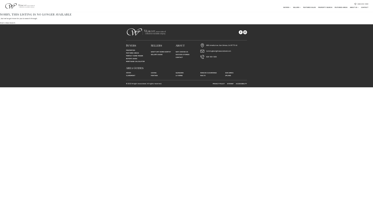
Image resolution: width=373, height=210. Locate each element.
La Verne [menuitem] (179, 75)
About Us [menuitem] (354, 7)
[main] (186, 18)
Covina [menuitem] (154, 73)
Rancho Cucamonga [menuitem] (208, 73)
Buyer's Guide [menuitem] (131, 59)
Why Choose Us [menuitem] (182, 52)
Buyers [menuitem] (286, 7)
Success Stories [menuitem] (183, 54)
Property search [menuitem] (325, 7)
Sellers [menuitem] (296, 7)
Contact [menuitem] (364, 7)
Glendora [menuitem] (180, 73)
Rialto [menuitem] (203, 75)
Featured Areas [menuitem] (341, 7)
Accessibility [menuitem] (241, 84)
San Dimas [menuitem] (229, 73)
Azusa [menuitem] (128, 73)
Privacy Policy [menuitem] (219, 84)
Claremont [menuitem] (130, 75)
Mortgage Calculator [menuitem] (135, 61)
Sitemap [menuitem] (230, 84)
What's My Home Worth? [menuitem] (161, 52)
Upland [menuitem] (228, 75)
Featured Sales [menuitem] (309, 7)
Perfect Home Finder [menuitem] (134, 56)
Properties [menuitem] (130, 50)
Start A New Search (7, 23)
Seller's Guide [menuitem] (157, 54)
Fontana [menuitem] (154, 75)
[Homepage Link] (20, 6)
